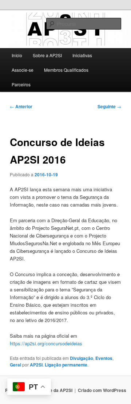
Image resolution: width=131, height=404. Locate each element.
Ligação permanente (66, 364)
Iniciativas (82, 55)
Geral (15, 364)
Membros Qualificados (66, 70)
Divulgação (81, 358)
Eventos (103, 358)
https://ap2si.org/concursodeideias (46, 343)
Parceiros (21, 84)
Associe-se (22, 70)
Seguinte (109, 106)
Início (17, 55)
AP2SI (36, 364)
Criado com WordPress (102, 390)
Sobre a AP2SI (47, 55)
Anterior (21, 106)
